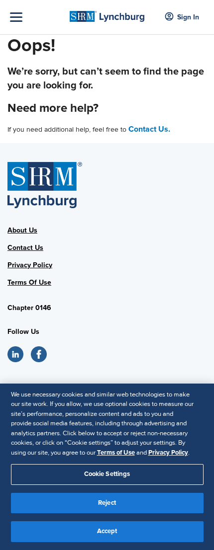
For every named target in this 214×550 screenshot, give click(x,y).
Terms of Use (116, 453)
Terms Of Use (29, 282)
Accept (107, 531)
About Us (22, 230)
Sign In (188, 17)
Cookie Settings (107, 474)
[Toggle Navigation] (37, 17)
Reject (107, 503)
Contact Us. (149, 129)
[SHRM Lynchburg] (107, 13)
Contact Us (25, 247)
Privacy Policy (29, 265)
